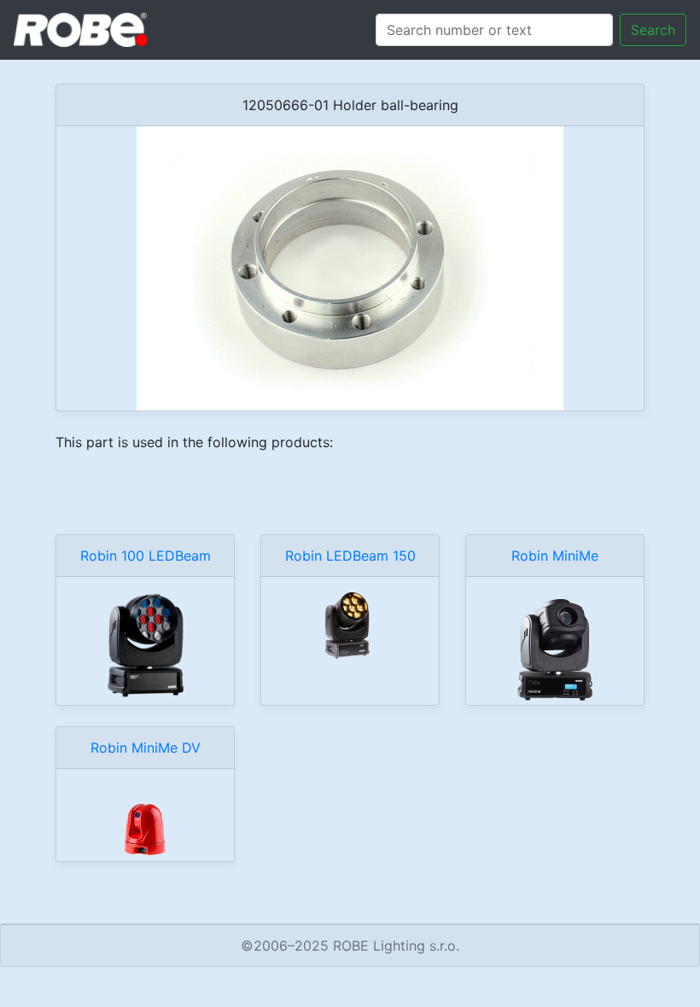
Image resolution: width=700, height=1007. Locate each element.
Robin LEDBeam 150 (350, 555)
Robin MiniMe (554, 555)
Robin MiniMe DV (145, 747)
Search (653, 29)
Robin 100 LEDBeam (145, 555)
